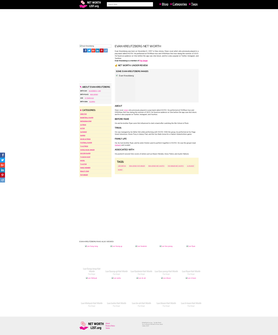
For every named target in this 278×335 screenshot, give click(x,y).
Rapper (82, 135)
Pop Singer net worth (176, 166)
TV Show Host (85, 157)
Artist (126, 110)
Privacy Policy (110, 326)
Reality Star (84, 171)
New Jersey (94, 94)
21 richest (190, 166)
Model (82, 160)
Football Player (86, 143)
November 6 (93, 91)
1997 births (122, 166)
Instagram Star (85, 121)
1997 (99, 91)
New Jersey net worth (156, 166)
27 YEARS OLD (89, 98)
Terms (108, 328)
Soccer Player (85, 153)
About (108, 323)
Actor (82, 128)
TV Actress (84, 146)
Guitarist (83, 132)
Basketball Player (86, 118)
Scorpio (92, 102)
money (120, 170)
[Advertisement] (139, 26)
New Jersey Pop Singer (137, 166)
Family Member (85, 168)
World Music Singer (87, 150)
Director (83, 114)
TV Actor (83, 164)
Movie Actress (85, 139)
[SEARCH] (150, 4)
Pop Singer (84, 175)
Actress (83, 125)
